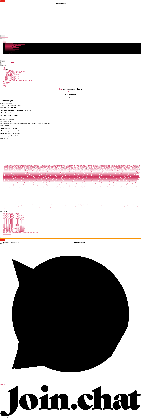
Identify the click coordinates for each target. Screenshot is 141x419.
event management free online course (30, 178)
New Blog (4, 86)
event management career (78, 172)
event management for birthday (56, 177)
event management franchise (18, 178)
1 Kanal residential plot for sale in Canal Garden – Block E (13, 225)
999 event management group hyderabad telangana (93, 165)
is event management (116, 199)
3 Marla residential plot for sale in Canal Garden (11, 216)
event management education (18, 176)
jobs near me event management (51, 201)
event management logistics (64, 183)
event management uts (65, 191)
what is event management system (120, 205)
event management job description (113, 180)
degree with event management (29, 167)
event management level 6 (7, 183)
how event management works (65, 196)
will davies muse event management (55, 207)
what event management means (73, 205)
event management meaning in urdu (48, 184)
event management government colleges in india (87, 178)
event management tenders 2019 (31, 190)
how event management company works (28, 196)
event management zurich (32, 195)
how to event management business (133, 198)
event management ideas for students (130, 179)
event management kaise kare (110, 181)
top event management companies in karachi (23, 204)
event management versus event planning (106, 191)
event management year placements (99, 194)
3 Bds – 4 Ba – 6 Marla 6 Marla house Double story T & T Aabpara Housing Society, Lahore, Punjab (20, 232)
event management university (21, 191)
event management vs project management (35, 193)
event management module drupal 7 (72, 184)
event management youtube (130, 194)
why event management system (32, 207)
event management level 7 (16, 183)
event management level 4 (126, 182)
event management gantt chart (52, 178)
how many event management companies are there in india (123, 196)
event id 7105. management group (21, 168)
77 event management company (45, 165)
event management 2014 (108, 168)
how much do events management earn (19, 198)
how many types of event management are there (49, 197)
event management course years (19, 174)
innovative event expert (50, 199)
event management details (50, 175)
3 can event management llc (8, 165)
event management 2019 (126, 168)
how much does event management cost (34, 198)
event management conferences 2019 (130, 173)
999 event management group (79, 165)
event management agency (122, 169)
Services (4, 42)
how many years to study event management (95, 197)
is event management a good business (127, 199)
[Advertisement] (33, 12)
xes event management (85, 207)
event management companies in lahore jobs (33, 173)
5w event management (35, 165)
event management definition (129, 174)
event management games (41, 178)
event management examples (94, 176)
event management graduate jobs (102, 178)
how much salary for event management (106, 198)
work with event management (67, 207)
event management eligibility (28, 176)
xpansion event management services (104, 207)
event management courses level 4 (106, 174)
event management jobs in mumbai (86, 181)
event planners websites (52, 195)
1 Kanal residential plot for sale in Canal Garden (11, 224)
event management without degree (17, 194)
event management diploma (60, 175)
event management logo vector (93, 183)
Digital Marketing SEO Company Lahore (12, 47)
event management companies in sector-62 (63, 173)
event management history (67, 179)
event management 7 (69, 169)
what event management (27, 205)
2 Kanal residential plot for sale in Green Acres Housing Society (14, 226)
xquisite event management (116, 207)
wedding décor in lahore (81, 204)
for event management (136, 195)
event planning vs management (91, 195)
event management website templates (94, 193)
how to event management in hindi (9, 199)
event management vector (84, 191)
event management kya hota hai (62, 182)
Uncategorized (70, 91)
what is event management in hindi (85, 205)
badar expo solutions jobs (123, 165)
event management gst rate (122, 178)
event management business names (17, 172)
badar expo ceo (116, 165)
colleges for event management (119, 166)
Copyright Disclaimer (6, 82)
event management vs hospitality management (69, 192)
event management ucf (105, 190)
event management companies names (77, 173)
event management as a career (60, 171)
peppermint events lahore (56, 202)
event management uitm (114, 190)
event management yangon (69, 194)
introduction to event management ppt (100, 199)
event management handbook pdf (17, 179)
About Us (4, 41)
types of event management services (65, 204)
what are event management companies (103, 204)
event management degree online (29, 175)
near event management (17, 202)
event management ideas (119, 179)
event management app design (34, 171)
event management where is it (120, 193)
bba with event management (133, 165)
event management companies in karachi (126, 172)
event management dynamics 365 (126, 175)
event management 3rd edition (8, 169)
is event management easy (103, 200)
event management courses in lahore (81, 174)
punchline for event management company (89, 202)
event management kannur (120, 181)
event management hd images (47, 179)
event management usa (44, 191)
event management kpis (43, 182)
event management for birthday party (68, 177)
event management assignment (70, 171)
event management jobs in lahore (74, 181)
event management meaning (24, 184)
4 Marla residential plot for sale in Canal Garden (11, 214)
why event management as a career (89, 206)
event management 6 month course (59, 169)
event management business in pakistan (125, 171)
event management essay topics (83, 176)
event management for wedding (134, 177)
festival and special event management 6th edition (123, 195)
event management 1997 (99, 168)
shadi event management (15, 203)
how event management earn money (53, 196)
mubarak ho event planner (119, 201)
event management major (113, 183)
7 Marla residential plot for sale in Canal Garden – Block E (13, 222)
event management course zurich (31, 174)
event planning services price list (80, 195)
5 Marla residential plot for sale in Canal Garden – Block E (13, 220)
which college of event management (21, 206)
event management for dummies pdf (93, 177)
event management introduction (92, 180)
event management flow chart (16, 177)
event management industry (68, 180)
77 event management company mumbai (58, 165)
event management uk (122, 190)
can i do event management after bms (94, 166)
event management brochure (103, 171)
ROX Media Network (4, 37)
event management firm (7, 177)
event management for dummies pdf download (108, 177)
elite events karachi (44, 167)
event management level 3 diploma (115, 182)
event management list (55, 183)
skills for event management (25, 203)
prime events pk (63, 202)
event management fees (135, 176)
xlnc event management (94, 207)
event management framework (8, 178)
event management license (35, 183)
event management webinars (48, 193)
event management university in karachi (33, 191)
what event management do (50, 205)
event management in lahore (37, 180)
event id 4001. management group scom (83, 167)
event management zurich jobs (42, 195)
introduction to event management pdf (86, 199)
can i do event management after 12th (36, 166)
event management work (41, 194)
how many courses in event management (106, 196)
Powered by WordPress (4, 235)
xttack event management (125, 207)
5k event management (27, 165)
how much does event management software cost (78, 198)
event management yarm (78, 194)
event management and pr (68, 170)
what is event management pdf (109, 205)
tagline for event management (75, 203)
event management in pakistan (47, 180)
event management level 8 (26, 183)
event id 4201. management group (96, 167)
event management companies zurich (104, 173)
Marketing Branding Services (10, 50)
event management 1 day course (39, 168)
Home (4, 40)
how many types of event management (34, 197)
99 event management (69, 165)
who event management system (46, 206)
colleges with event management (130, 166)
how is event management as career (77, 196)
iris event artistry (110, 199)
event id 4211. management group (109, 167)
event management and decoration (133, 169)
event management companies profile (91, 173)
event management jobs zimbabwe (99, 181)
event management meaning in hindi (35, 184)
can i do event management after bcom (80, 166)
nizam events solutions (25, 202)
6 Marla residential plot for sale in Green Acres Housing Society (14, 231)
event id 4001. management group (70, 167)
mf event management (111, 201)
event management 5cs (49, 169)
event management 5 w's (40, 169)
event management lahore (73, 182)
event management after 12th (98, 169)
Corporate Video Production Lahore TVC (12, 49)
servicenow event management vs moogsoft (125, 202)
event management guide (131, 178)
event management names (117, 184)
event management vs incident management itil (116, 192)
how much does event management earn (48, 198)
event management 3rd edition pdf (19, 169)
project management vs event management (74, 202)
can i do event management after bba (67, 166)
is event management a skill (93, 200)
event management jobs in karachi (48, 181)
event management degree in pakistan (16, 175)
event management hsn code (77, 179)
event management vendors (94, 191)
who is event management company (58, 206)
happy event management (7, 196)
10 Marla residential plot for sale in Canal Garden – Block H (13, 217)
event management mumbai (83, 184)
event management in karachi (27, 180)
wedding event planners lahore (90, 204)
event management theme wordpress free (58, 190)
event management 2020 (135, 168)
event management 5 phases (31, 169)
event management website (58, 193)
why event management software (21, 207)
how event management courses (40, 196)
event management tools (78, 190)
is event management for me (113, 200)
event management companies (98, 172)
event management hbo (37, 179)
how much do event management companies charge (127, 197)
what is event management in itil (97, 205)
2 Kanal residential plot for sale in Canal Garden (11, 213)
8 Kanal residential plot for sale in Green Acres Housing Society (14, 229)
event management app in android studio (47, 171)
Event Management (70, 94)
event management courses (41, 174)
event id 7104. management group (8, 168)
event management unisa (131, 190)
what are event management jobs (129, 204)
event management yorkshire (120, 194)
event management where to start (131, 193)
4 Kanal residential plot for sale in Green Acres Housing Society (14, 227)
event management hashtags (28, 179)
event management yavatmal (88, 194)
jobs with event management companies (64, 201)
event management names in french (128, 184)
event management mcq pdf (14, 184)
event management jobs (124, 180)
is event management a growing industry (81, 200)
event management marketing (123, 183)
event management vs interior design (130, 192)
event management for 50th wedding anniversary (30, 177)
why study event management (44, 207)
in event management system (41, 199)
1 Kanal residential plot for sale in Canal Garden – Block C (13, 218)
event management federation (125, 176)
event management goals (74, 178)
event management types (97, 190)
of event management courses (35, 202)
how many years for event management (80, 197)
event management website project (81, 193)
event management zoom (23, 195)
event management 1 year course (51, 168)
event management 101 (72, 168)
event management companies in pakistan (48, 173)
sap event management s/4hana (112, 202)
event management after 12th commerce (111, 169)
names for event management (130, 201)
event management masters (133, 183)
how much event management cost (93, 198)
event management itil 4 (103, 180)
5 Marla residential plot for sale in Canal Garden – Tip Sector (13, 219)
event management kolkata (34, 182)
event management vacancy (74, 191)
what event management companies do (38, 205)
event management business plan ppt (54, 172)
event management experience (114, 176)
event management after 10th (88, 169)
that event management (99, 203)
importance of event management (30, 199)
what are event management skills (16, 205)
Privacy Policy (5, 83)
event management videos (118, 191)
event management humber (99, 179)
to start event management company (117, 203)
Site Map (4, 85)
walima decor (74, 204)
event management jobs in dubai (23, 181)
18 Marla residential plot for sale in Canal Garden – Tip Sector (13, 215)
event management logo (73, 183)
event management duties (115, 175)
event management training (87, 190)
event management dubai (106, 175)
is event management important (133, 200)
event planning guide (60, 195)
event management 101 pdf (81, 168)
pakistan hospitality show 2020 (46, 202)
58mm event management (18, 165)
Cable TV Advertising (9, 43)
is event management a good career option (35, 200)
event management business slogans (68, 172)
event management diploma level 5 (85, 175)
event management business (113, 171)
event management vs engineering (27, 192)
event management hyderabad (109, 179)
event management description (40, 175)
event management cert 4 (88, 172)
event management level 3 (92, 182)
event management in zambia (58, 180)
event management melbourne (60, 184)
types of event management (53, 204)
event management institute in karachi (80, 180)
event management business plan (29, 172)
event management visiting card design (14, 192)
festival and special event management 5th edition (105, 195)
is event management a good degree (67, 200)
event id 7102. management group (121, 167)
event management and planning (58, 170)
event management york (110, 194)
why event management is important (130, 206)
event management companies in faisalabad (111, 172)
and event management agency (107, 165)
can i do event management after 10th (22, 166)
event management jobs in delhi (11, 181)
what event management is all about (61, 205)
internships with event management (61, 199)
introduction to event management (73, 199)
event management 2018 (117, 168)
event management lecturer (82, 182)
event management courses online (118, 174)
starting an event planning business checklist (37, 203)
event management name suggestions (106, 184)
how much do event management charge (111, 197)
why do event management (69, 206)
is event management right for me (22, 201)
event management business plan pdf (41, 172)
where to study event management (8, 206)
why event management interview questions (115, 206)
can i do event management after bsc (107, 166)
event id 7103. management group (133, 167)
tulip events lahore (41, 204)
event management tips (69, 190)
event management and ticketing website (120, 170)
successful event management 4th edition (63, 203)
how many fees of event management (20, 197)
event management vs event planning (54, 192)
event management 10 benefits (63, 168)
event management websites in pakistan (108, 193)
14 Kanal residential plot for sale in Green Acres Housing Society (14, 228)
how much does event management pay (62, 198)
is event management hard (122, 200)
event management (30, 168)
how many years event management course (65, 197)
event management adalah (77, 169)
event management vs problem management (19, 193)
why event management (79, 206)
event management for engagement (122, 177)
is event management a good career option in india (52, 200)
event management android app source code (12, 171)
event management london (103, 183)
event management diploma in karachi (72, 175)
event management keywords (15, 182)
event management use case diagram (55, 191)
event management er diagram (63, 176)
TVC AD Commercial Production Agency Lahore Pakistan (15, 44)
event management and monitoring (46, 170)
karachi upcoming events (76, 201)
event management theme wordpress (44, 190)
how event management (16, 196)
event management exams (104, 176)
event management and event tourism (9, 170)
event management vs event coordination (40, 192)
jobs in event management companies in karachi (37, 201)
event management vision (127, 191)
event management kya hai (52, 182)
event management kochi (24, 182)
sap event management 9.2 (101, 202)
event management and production (80, 170)
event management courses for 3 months (54, 174)
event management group (112, 178)
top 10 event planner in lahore (129, 203)
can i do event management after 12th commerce (51, 166)
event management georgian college (63, 178)
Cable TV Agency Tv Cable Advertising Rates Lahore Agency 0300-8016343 (18, 53)
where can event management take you (133, 205)
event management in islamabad (15, 180)
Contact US (5, 84)
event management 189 (91, 168)
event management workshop (50, 194)
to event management (107, 203)
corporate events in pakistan (18, 167)
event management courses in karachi (67, 174)
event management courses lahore (93, 174)
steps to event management (50, 203)
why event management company (102, 206)
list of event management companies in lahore (89, 201)
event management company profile (117, 173)
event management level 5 (135, 182)
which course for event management (34, 206)
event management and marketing (34, 170)
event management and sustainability (106, 170)
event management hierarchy (57, 179)
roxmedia (72, 96)
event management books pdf (92, 171)
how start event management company (120, 198)
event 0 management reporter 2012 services (55, 167)
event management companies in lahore (18, 173)
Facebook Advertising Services (10, 46)
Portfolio (4, 81)
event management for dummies (80, 177)
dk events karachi (38, 167)
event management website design (69, 193)
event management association (82, 171)
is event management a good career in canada (20, 200)
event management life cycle (45, 183)
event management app (25, 171)
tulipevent (46, 204)
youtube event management (10, 208)
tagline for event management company (88, 203)
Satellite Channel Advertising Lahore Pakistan (13, 45)
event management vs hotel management (85, 192)
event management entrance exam (39, 176)
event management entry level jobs (52, 176)
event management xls (60, 194)
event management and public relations (93, 170)
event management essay (73, 176)
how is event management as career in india (90, 196)
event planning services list (69, 195)
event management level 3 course (103, 182)
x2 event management (77, 207)
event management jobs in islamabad (36, 181)
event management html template (88, 179)
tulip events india (35, 204)
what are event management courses (117, 204)
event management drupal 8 (96, 175)
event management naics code (94, 184)
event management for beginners (45, 177)
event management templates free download (18, 190)
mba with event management (102, 201)
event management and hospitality (22, 170)
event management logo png (83, 183)
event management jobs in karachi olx (61, 181)
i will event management (19, 199)
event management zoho (14, 195)
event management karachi (130, 181)
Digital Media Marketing (9, 48)
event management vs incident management (99, 192)
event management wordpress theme (29, 194)
